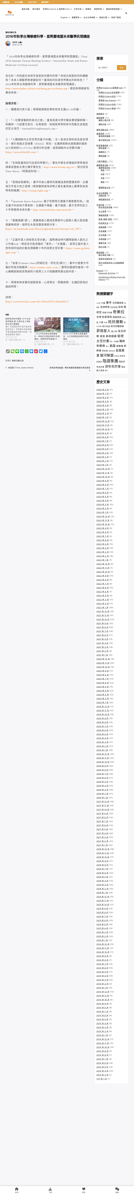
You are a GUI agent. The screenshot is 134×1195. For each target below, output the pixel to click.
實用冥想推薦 (104, 136)
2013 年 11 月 (102, 995)
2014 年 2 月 (102, 984)
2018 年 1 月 (102, 797)
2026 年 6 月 (102, 397)
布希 (105, 322)
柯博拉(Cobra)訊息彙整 (109, 92)
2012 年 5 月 (102, 1067)
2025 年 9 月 (102, 433)
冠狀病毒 (114, 307)
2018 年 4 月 (102, 786)
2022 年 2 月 (102, 603)
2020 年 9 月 (102, 671)
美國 (113, 345)
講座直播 (102, 148)
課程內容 (102, 124)
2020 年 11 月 (102, 663)
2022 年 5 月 (102, 591)
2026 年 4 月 (102, 405)
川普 (101, 322)
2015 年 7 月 (102, 916)
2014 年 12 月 (102, 944)
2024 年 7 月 (102, 488)
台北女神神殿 (89, 17)
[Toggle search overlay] (126, 13)
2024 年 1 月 (102, 512)
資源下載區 (116, 17)
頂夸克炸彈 (113, 366)
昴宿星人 (103, 331)
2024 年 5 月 (102, 496)
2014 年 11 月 (102, 948)
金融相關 (102, 227)
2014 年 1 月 (102, 988)
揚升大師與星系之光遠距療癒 (111, 263)
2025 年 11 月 (102, 425)
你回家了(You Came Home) (21, 367)
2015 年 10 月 (102, 904)
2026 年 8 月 (102, 390)
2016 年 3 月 (102, 885)
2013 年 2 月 (102, 1031)
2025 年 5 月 (102, 449)
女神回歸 (102, 239)
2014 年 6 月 (102, 968)
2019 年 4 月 (102, 738)
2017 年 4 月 (102, 833)
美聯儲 (119, 346)
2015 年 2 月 (102, 936)
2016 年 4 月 (102, 881)
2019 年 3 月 (102, 742)
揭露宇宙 (102, 243)
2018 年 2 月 (102, 794)
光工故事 (102, 211)
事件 (109, 302)
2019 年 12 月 (102, 706)
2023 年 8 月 (102, 532)
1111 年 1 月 (101, 1079)
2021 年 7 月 (102, 631)
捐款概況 (100, 114)
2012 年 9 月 (102, 1051)
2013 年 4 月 (102, 1023)
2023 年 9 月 (102, 528)
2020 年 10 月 (103, 667)
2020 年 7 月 (102, 679)
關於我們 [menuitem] (45, 2)
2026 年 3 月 (102, 409)
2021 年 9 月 (102, 623)
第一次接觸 (114, 341)
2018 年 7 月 (102, 774)
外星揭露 (102, 231)
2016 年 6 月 (102, 873)
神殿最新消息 (104, 199)
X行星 (98, 303)
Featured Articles (107, 273)
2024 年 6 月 (102, 493)
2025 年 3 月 (102, 457)
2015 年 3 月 (102, 932)
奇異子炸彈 (107, 312)
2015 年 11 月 (102, 900)
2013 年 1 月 (102, 1035)
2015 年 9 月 (102, 908)
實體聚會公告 (104, 187)
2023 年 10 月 (103, 524)
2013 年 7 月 (102, 1011)
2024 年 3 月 (102, 504)
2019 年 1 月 (102, 750)
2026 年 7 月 (102, 393)
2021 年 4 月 (102, 643)
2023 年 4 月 (102, 548)
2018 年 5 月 (102, 782)
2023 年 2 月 (102, 556)
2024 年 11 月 (102, 473)
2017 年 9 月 (102, 813)
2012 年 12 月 (102, 1039)
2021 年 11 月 (102, 615)
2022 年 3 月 (102, 599)
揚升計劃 (102, 247)
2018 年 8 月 (102, 770)
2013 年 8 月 (102, 1007)
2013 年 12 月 (102, 992)
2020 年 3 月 (102, 694)
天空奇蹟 (102, 235)
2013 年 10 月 (102, 1000)
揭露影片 (102, 152)
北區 (103, 174)
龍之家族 (100, 370)
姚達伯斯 (117, 317)
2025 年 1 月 (102, 465)
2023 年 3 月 (102, 552)
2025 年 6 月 (102, 445)
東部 (103, 182)
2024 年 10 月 (103, 477)
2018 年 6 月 (102, 778)
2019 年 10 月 (102, 714)
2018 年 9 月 (102, 766)
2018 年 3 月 (102, 790)
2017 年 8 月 (102, 817)
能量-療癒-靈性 (105, 219)
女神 (98, 316)
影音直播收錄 (102, 145)
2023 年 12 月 (103, 516)
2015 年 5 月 (102, 924)
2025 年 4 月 (102, 453)
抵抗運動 (115, 322)
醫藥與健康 (103, 215)
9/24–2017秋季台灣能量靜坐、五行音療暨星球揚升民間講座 (76, 336)
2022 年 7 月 (102, 584)
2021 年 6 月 (102, 635)
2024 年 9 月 (102, 481)
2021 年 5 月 (102, 639)
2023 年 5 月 (102, 544)
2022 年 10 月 (103, 572)
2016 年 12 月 (102, 849)
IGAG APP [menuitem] (32, 2)
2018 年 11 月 (102, 758)
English (99, 271)
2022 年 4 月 (102, 595)
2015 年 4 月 (102, 928)
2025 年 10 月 (103, 429)
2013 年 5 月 (102, 1019)
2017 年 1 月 (102, 845)
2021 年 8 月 (102, 627)
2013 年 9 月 (102, 1004)
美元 (107, 346)
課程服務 (100, 118)
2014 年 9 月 (102, 956)
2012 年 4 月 (102, 1071)
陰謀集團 (110, 361)
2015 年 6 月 (102, 920)
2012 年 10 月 (102, 1047)
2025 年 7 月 (102, 441)
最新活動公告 (10, 32)
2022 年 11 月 (102, 568)
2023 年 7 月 (102, 536)
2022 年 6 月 (102, 588)
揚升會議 (106, 326)
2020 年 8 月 (102, 675)
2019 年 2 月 (102, 746)
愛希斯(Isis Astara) (107, 100)
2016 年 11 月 (102, 853)
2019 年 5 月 (102, 734)
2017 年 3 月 (102, 837)
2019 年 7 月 (102, 726)
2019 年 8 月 (102, 722)
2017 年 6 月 (102, 825)
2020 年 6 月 (102, 683)
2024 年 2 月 (102, 508)
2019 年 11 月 (102, 710)
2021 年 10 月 (102, 619)
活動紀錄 (102, 195)
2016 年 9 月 (102, 861)
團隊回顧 (102, 156)
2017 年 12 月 (102, 801)
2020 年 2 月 (102, 698)
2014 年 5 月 (102, 972)
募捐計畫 (103, 17)
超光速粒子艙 (104, 255)
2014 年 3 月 (102, 980)
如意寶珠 (107, 317)
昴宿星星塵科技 (105, 259)
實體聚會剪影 (104, 168)
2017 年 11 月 (102, 805)
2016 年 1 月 (102, 892)
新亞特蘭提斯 (117, 326)
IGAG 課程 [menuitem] (19, 2)
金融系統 (112, 351)
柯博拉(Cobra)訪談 (107, 104)
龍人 (106, 370)
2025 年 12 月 (103, 421)
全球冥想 (105, 307)
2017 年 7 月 (102, 821)
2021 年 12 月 (102, 611)
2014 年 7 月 (102, 964)
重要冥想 (98, 9)
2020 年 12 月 (103, 659)
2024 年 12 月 (103, 469)
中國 (103, 303)
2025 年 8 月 (102, 437)
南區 (103, 170)
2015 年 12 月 (102, 897)
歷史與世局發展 (105, 207)
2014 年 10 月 (102, 952)
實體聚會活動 (102, 165)
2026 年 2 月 (102, 413)
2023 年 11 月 (102, 520)
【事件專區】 (102, 161)
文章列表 (78, 9)
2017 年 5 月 (102, 829)
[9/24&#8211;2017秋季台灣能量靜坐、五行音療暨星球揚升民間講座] (76, 325)
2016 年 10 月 (102, 857)
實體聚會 (76, 17)
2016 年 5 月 (102, 877)
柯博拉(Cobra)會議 (107, 108)
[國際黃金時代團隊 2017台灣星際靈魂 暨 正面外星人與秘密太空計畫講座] (19, 329)
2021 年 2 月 (102, 651)
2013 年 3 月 (102, 1027)
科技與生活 (103, 223)
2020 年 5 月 (102, 687)
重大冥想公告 (104, 140)
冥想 (120, 307)
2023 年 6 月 (102, 540)
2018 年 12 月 (102, 754)
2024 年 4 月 (102, 500)
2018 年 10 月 (102, 762)
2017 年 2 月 (102, 841)
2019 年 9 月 (102, 718)
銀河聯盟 (107, 355)
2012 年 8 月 (102, 1055)
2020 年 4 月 (102, 691)
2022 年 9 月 (102, 576)
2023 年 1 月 (102, 560)
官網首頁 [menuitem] (6, 2)
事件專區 (36, 9)
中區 (103, 178)
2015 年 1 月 (102, 940)
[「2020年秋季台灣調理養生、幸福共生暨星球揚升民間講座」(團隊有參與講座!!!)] (47, 325)
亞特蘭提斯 (118, 303)
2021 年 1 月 (102, 655)
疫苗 (102, 336)
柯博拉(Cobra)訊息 (107, 96)
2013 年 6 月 (102, 1015)
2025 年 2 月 (102, 461)
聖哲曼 (105, 351)
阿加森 (116, 356)
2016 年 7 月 (102, 869)
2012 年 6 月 (102, 1063)
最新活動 (26, 9)
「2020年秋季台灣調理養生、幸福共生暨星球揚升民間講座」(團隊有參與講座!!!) (47, 336)
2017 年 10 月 (102, 809)
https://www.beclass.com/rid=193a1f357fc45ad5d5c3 (36, 301)
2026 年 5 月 (102, 401)
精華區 (88, 9)
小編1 (20, 42)
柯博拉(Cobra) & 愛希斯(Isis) (56, 9)
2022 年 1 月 (102, 607)
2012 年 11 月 (102, 1043)
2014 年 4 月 (102, 976)
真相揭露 (111, 336)
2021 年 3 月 (102, 647)
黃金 (123, 367)
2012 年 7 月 (102, 1059)
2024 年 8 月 (102, 485)
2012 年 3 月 (102, 1075)
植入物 (114, 331)
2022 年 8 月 (102, 580)
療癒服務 (100, 252)
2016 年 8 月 (102, 865)
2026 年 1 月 (102, 417)
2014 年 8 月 (102, 960)
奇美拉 (119, 312)
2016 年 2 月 (102, 889)
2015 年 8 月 (102, 912)
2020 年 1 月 (102, 702)
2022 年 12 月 (103, 564)
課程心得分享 (104, 120)
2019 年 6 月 (102, 730)
